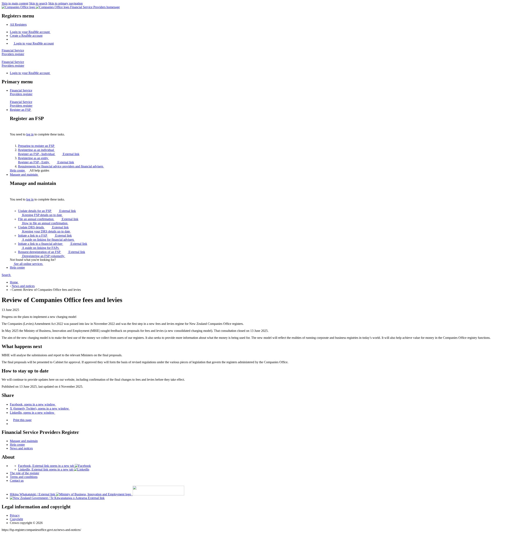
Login (30, 32)
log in (30, 134)
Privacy (15, 515)
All (18, 24)
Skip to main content (15, 3)
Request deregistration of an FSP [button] (51, 252)
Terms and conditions (24, 477)
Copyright (16, 519)
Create (26, 35)
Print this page (22, 420)
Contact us (17, 480)
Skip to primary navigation (65, 3)
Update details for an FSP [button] (47, 211)
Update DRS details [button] (43, 227)
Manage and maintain (24, 441)
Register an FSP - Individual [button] (48, 154)
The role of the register (24, 473)
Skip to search (38, 3)
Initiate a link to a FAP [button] (45, 235)
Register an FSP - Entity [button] (46, 162)
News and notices (23, 286)
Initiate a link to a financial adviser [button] (52, 243)
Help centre (18, 170)
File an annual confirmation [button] (48, 219)
